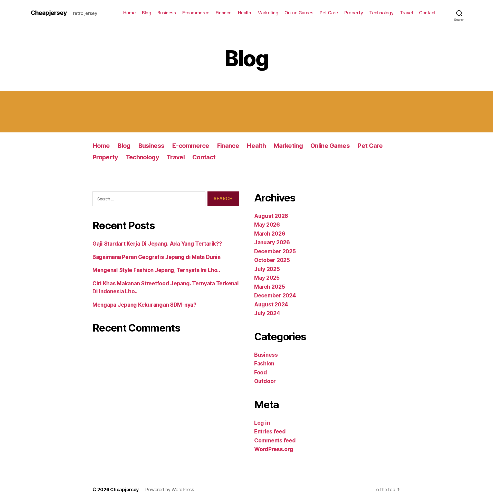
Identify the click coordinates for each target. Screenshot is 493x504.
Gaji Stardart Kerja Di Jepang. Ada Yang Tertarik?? (157, 243)
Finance (224, 12)
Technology (381, 12)
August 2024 (271, 304)
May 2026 (267, 224)
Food (260, 372)
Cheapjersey (49, 13)
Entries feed (270, 431)
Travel (406, 12)
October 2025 (272, 260)
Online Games (299, 12)
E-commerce (195, 12)
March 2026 (269, 233)
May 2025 (267, 278)
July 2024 (267, 313)
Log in (262, 423)
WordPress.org (273, 449)
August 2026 (271, 216)
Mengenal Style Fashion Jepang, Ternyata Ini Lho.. (156, 270)
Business (166, 12)
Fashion (264, 363)
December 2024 (275, 295)
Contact (427, 12)
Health (244, 12)
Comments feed (275, 440)
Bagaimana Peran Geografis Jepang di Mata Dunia (156, 257)
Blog (146, 12)
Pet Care (329, 12)
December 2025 (275, 251)
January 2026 (272, 242)
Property (353, 12)
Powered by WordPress (169, 489)
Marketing (268, 12)
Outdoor (265, 381)
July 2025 (267, 269)
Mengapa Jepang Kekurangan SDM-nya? (144, 305)
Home (129, 12)
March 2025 (269, 287)
